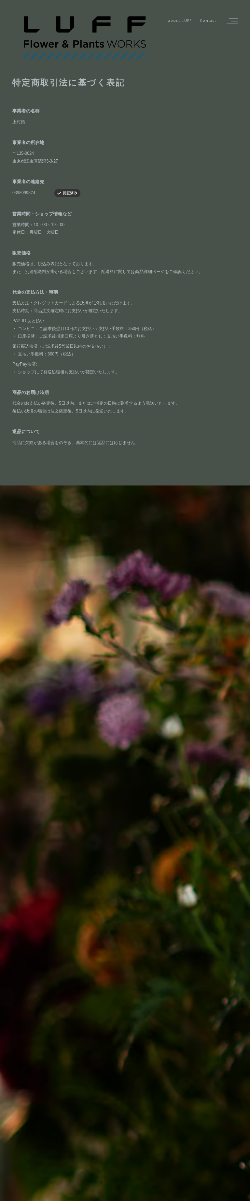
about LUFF (180, 21)
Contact (208, 21)
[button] (231, 21)
